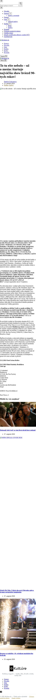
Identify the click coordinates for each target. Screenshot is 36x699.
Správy (11, 85)
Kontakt (6, 52)
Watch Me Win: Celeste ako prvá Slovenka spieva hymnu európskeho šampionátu (17, 591)
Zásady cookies (16, 698)
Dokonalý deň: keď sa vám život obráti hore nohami (17, 430)
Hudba (6, 49)
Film (5, 47)
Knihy (6, 51)
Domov (6, 43)
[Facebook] (1, 692)
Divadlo (6, 45)
